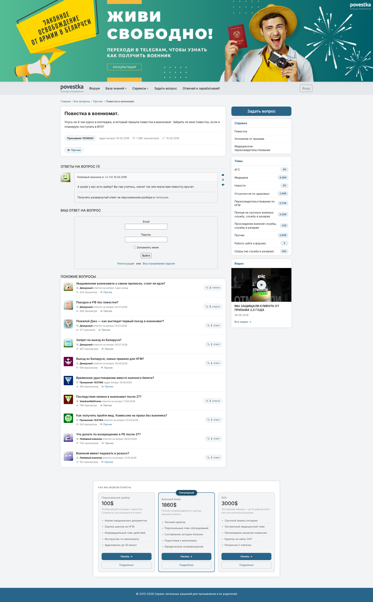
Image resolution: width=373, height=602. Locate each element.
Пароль (146, 234)
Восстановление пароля (159, 263)
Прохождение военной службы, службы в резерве (260, 225)
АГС (260, 169)
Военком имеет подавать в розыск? (102, 453)
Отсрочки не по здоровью (260, 193)
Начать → (126, 556)
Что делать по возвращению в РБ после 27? (108, 434)
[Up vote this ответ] (223, 175)
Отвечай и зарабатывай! (201, 88)
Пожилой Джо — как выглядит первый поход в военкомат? (120, 321)
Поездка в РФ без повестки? (97, 302)
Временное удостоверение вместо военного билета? (115, 378)
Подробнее (126, 564)
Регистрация (125, 263)
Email (146, 221)
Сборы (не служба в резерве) (260, 251)
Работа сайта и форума (259, 243)
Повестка (240, 131)
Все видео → (242, 321)
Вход (306, 88)
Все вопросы (82, 101)
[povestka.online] (72, 88)
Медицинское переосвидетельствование (252, 148)
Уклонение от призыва (249, 138)
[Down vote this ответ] (223, 185)
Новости (260, 185)
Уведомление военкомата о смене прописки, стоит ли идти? (120, 283)
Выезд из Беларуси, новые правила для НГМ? (110, 359)
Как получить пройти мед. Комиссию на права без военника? (121, 415)
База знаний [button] (114, 88)
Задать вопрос (165, 88)
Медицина (260, 177)
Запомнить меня (147, 247)
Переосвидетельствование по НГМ (260, 203)
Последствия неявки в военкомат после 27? (108, 396)
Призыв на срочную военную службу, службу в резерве (260, 214)
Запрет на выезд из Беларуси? (98, 340)
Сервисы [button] (139, 88)
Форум (94, 88)
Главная (66, 101)
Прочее (98, 101)
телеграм (162, 197)
